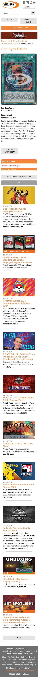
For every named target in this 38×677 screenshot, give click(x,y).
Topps (23, 662)
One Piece (12, 660)
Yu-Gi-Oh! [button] (27, 7)
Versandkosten (7, 651)
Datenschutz (30, 651)
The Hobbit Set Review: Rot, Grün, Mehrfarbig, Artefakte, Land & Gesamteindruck (17, 620)
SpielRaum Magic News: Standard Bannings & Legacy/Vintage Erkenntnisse (17, 260)
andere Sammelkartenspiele (25, 665)
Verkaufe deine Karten (19, 28)
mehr (19, 638)
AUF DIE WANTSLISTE (10, 151)
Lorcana (15, 662)
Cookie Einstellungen (14, 654)
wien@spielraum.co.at (12, 671)
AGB (28, 649)
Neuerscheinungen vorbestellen (19, 177)
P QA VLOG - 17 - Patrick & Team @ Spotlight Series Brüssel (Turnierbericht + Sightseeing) (19, 356)
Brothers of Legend (11, 43)
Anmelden (19, 651)
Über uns (9, 649)
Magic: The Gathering (10, 657)
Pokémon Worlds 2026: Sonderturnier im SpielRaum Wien (17, 303)
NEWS (19, 182)
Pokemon (24, 657)
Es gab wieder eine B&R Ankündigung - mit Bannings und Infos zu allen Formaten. (18, 267)
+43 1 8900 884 (28, 671)
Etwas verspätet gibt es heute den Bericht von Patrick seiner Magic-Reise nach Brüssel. (18, 364)
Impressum (20, 649)
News (9, 19)
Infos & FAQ (28, 654)
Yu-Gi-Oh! (11, 41)
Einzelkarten (22, 41)
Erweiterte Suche (28, 21)
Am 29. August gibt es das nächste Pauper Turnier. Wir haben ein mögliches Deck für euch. (18, 451)
